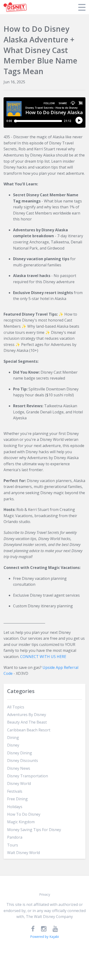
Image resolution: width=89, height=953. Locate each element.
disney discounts (22, 760)
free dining (17, 798)
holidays (14, 806)
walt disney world (23, 852)
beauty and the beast (27, 722)
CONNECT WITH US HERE (43, 656)
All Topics (15, 707)
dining (13, 737)
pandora (14, 837)
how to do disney (23, 814)
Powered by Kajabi (44, 936)
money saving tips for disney (34, 829)
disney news (18, 768)
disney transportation (27, 776)
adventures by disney (26, 714)
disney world (19, 783)
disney (13, 745)
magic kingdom (21, 821)
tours (12, 845)
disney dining (19, 753)
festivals (14, 791)
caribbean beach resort (28, 730)
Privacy (44, 894)
